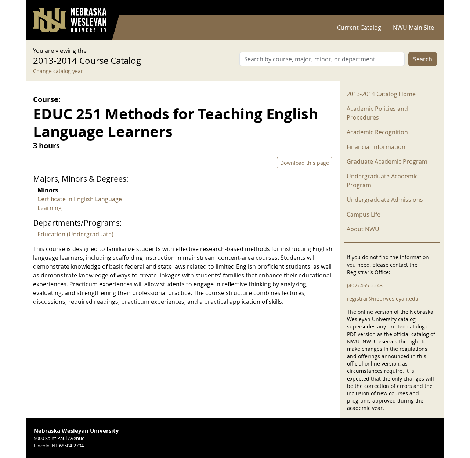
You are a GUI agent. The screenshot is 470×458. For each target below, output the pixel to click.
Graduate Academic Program (387, 161)
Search (422, 59)
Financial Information (376, 147)
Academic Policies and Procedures (377, 113)
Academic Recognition (377, 132)
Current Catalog (359, 27)
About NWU (363, 229)
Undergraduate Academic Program (382, 180)
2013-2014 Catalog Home (381, 94)
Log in (427, 7)
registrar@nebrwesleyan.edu (383, 298)
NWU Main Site (413, 27)
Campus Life (363, 214)
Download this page (304, 162)
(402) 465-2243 (365, 285)
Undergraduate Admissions (385, 200)
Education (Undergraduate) (75, 234)
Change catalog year (58, 71)
